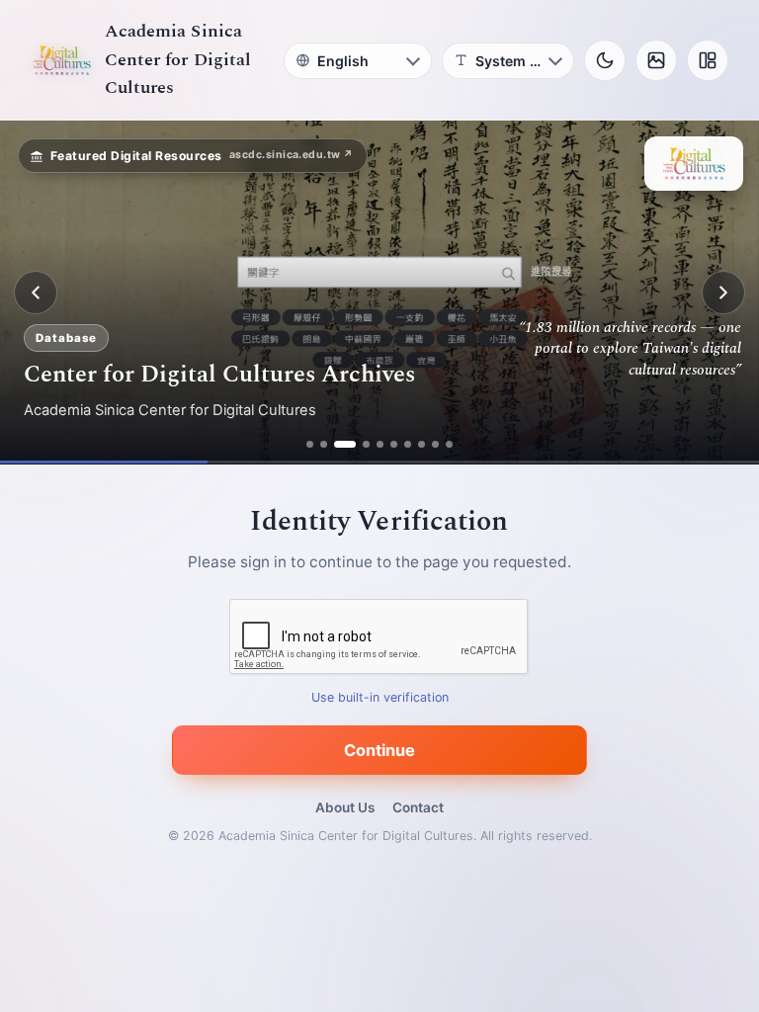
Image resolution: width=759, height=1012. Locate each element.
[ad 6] (393, 444)
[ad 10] (449, 444)
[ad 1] (309, 444)
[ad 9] (435, 444)
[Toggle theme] (605, 60)
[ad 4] (366, 444)
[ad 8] (421, 444)
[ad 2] (323, 444)
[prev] (35, 292)
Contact (418, 807)
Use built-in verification (380, 698)
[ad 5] (380, 444)
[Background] (656, 60)
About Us (345, 807)
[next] (723, 292)
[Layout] (707, 60)
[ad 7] (407, 444)
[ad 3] (345, 444)
